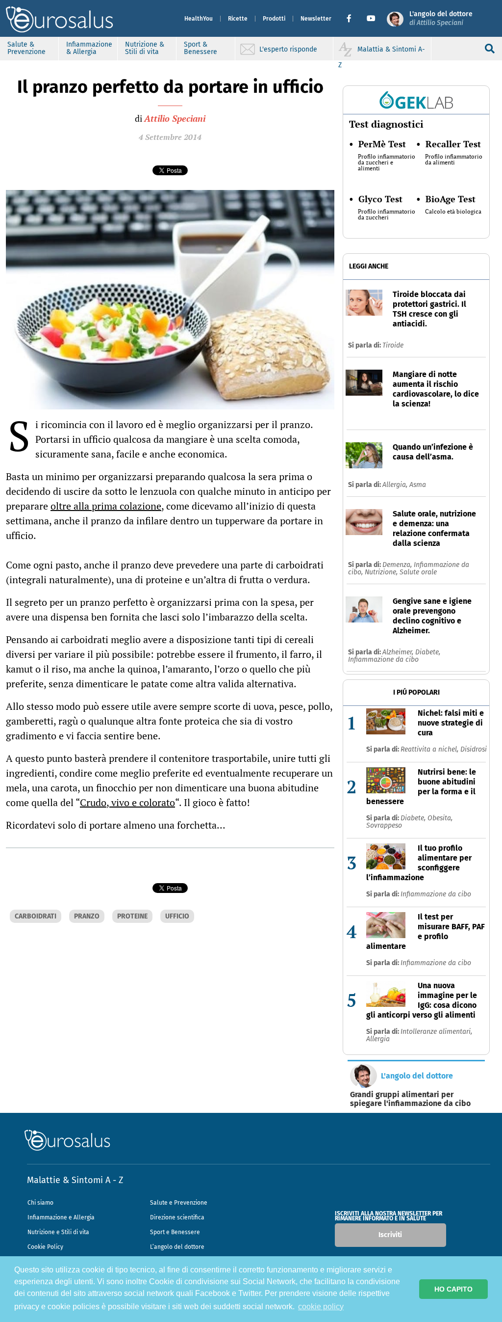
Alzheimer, (398, 652)
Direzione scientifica (177, 1217)
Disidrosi (473, 749)
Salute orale (418, 572)
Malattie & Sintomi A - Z (75, 1180)
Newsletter (316, 18)
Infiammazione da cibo (383, 659)
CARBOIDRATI (35, 916)
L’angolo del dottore (177, 1246)
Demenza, (398, 565)
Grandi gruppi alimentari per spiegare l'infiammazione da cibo (410, 1099)
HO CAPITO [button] (453, 1289)
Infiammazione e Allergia (61, 1217)
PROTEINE (132, 916)
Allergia (378, 1039)
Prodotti (274, 18)
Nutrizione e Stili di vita (58, 1232)
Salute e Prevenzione (178, 1202)
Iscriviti (390, 1235)
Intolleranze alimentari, (436, 1031)
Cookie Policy (45, 1246)
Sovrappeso (384, 825)
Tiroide (392, 345)
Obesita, (439, 818)
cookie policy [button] (321, 1306)
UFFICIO (177, 916)
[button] (353, 18)
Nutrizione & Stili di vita (144, 48)
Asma (417, 485)
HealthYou (198, 18)
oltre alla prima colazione (105, 506)
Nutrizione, (382, 572)
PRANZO (87, 916)
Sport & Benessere (200, 48)
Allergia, (395, 485)
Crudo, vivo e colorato (127, 802)
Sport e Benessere (175, 1232)
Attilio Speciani (174, 118)
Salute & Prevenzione (26, 48)
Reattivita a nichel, (430, 749)
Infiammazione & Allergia (89, 48)
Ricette (238, 18)
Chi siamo (40, 1202)
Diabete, (427, 652)
